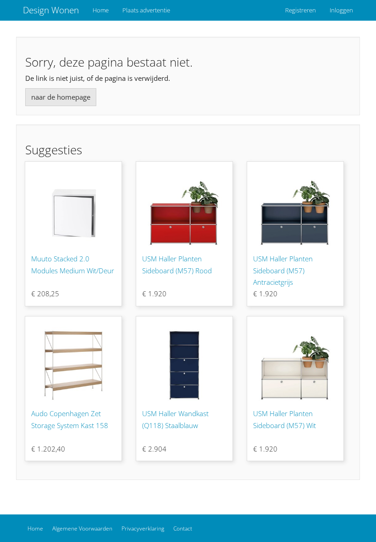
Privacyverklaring (143, 528)
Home (101, 10)
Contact (182, 528)
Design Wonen (51, 10)
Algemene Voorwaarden (82, 528)
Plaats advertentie (146, 10)
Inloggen (341, 10)
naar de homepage (60, 97)
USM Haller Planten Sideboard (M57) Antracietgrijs (283, 270)
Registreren (300, 10)
